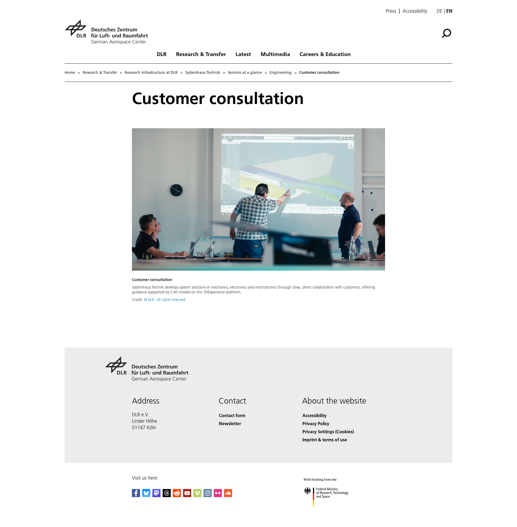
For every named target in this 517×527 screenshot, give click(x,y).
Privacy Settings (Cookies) (328, 431)
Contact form (232, 415)
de (439, 11)
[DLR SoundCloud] (228, 495)
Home (70, 72)
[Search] (447, 32)
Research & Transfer (201, 53)
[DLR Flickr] (218, 495)
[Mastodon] (156, 495)
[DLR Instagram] (208, 495)
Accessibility (415, 11)
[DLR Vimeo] (197, 495)
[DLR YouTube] (187, 495)
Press (391, 11)
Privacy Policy (315, 423)
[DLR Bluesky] (146, 495)
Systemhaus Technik (202, 72)
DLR (161, 53)
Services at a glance (245, 72)
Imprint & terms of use (324, 439)
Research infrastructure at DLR (151, 72)
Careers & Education (325, 53)
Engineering (281, 72)
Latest (243, 53)
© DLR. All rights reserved (164, 299)
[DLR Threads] (167, 495)
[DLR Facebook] (136, 495)
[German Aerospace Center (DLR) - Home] (108, 31)
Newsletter (230, 423)
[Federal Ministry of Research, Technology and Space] (333, 512)
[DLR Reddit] (177, 495)
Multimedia (275, 53)
